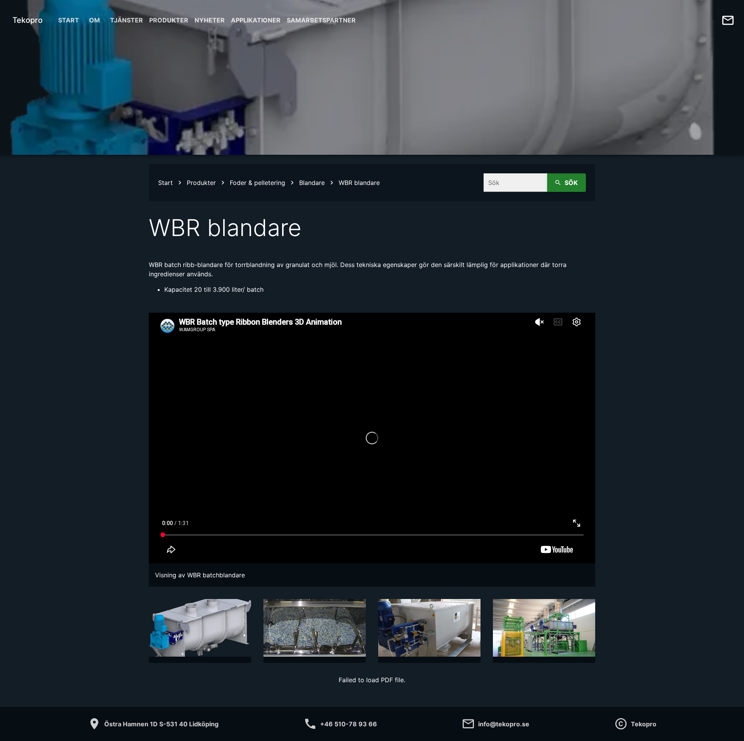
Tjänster (126, 20)
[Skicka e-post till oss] (728, 20)
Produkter (168, 20)
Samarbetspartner (321, 20)
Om (94, 20)
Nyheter (210, 20)
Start (68, 20)
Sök (571, 183)
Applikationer (256, 20)
